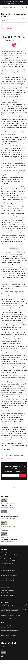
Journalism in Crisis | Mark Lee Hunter (9, 575)
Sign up (2, 649)
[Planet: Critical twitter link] (2, 656)
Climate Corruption (5, 602)
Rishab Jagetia (5, 518)
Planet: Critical (4, 647)
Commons (14, 503)
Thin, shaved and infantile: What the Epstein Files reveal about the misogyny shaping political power (14, 557)
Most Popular (4, 549)
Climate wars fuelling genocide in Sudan (9, 618)
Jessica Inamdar (5, 507)
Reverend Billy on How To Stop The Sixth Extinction (12, 578)
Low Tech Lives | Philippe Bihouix (8, 570)
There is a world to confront (7, 592)
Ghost (22, 646)
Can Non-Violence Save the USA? (8, 560)
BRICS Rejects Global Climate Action (8, 612)
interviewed (12, 51)
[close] (26, 2)
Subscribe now (14, 248)
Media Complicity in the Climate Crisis (9, 598)
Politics (2, 503)
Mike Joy (9, 53)
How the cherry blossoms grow (7, 590)
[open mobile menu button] (2, 7)
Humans (7, 526)
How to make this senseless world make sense (10, 554)
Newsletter (7, 503)
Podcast (2, 567)
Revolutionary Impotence (6, 552)
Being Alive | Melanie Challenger (7, 580)
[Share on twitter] (4, 28)
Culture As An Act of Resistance (7, 595)
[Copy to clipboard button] (11, 28)
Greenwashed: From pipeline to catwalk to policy (11, 615)
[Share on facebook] (2, 28)
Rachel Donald (8, 25)
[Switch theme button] (26, 7)
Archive (10, 503)
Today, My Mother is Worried (7, 563)
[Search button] (23, 7)
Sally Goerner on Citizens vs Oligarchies (9, 572)
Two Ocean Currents (5, 587)
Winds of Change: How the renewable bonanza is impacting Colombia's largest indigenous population (13, 610)
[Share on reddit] (8, 28)
